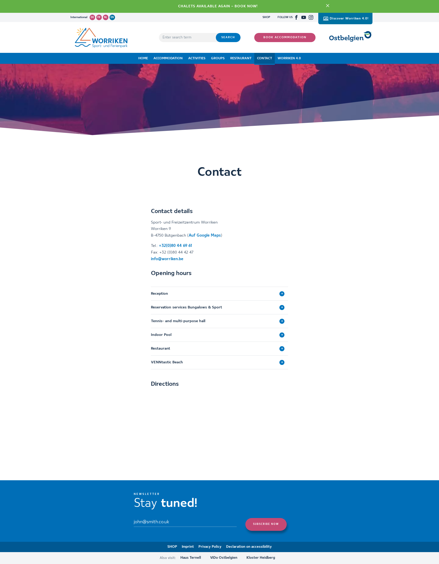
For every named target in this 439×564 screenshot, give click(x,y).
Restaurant (241, 58)
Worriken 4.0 (289, 58)
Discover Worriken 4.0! (349, 18)
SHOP (266, 17)
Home (143, 58)
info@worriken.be (167, 259)
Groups (218, 58)
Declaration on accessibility (249, 547)
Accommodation (168, 58)
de (92, 17)
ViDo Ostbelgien (223, 558)
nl (105, 17)
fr (98, 17)
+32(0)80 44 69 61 (175, 246)
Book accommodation (284, 37)
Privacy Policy (210, 547)
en (112, 17)
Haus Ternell (190, 558)
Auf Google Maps (205, 235)
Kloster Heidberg (260, 558)
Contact (264, 58)
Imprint (188, 547)
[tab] (219, 294)
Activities (197, 58)
